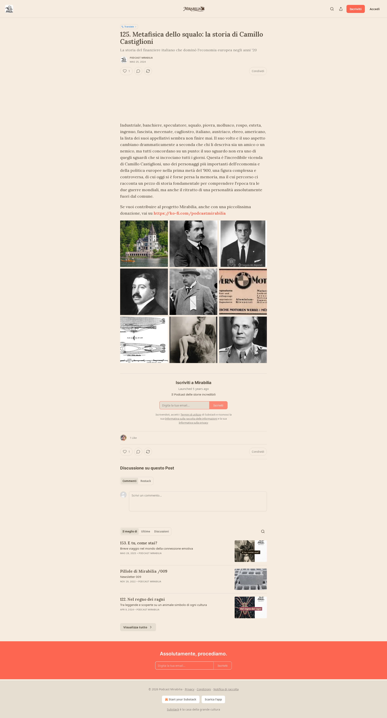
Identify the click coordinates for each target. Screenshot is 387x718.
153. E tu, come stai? (138, 543)
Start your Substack (182, 699)
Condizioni (204, 689)
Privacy (189, 689)
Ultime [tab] (145, 531)
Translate (129, 26)
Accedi (375, 9)
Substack (173, 709)
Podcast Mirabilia (141, 57)
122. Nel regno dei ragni (142, 599)
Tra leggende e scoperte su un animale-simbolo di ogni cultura (163, 605)
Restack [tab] (145, 481)
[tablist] (136, 481)
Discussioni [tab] (161, 531)
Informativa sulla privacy (193, 422)
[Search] (332, 9)
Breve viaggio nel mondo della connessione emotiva (156, 548)
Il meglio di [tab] (130, 531)
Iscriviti (356, 9)
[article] (193, 551)
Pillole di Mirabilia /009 (143, 571)
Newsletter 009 (130, 577)
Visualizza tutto (135, 627)
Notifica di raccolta (226, 689)
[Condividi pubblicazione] (341, 9)
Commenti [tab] (129, 481)
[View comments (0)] (138, 71)
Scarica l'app (213, 699)
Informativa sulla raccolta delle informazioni (191, 418)
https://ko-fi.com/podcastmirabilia (190, 213)
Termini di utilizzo (191, 414)
